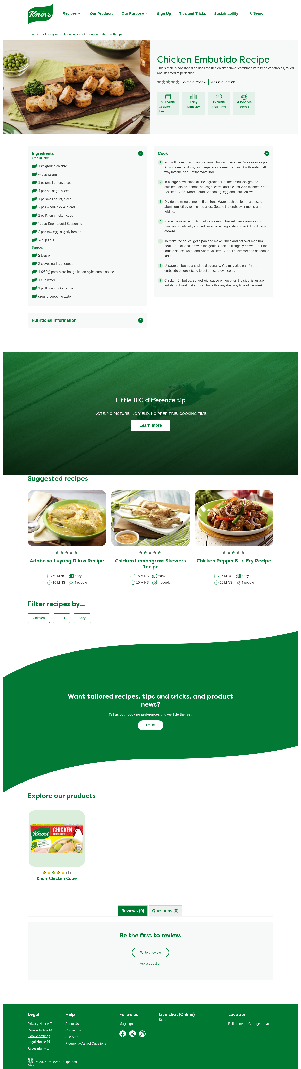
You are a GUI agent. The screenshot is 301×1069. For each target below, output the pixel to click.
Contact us (73, 1030)
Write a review (150, 952)
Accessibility (37, 1048)
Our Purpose (133, 13)
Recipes (70, 13)
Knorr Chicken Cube (57, 879)
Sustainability (226, 13)
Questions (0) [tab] (165, 910)
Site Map (71, 1037)
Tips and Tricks (192, 13)
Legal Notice (37, 1042)
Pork (61, 618)
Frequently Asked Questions (85, 1043)
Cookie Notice (38, 1030)
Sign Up (164, 13)
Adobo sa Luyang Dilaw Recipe (67, 561)
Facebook (122, 1033)
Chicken (39, 618)
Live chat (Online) (177, 1015)
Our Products (101, 13)
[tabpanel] (150, 953)
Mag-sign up (128, 1024)
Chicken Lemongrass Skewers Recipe (150, 564)
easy (82, 618)
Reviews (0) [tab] (132, 910)
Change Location (260, 1024)
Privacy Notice (38, 1024)
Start (162, 1019)
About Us (72, 1024)
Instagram (142, 1033)
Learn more (150, 425)
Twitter (132, 1033)
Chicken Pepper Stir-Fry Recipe (234, 561)
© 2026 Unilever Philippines (56, 1062)
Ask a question (150, 963)
